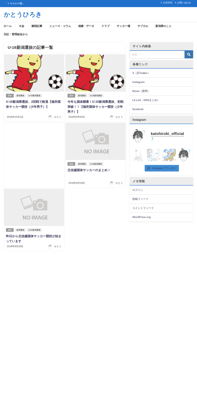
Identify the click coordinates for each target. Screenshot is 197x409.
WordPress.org (141, 217)
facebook (138, 109)
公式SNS (167, 3)
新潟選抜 (20, 95)
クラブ (106, 26)
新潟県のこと (163, 26)
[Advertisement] (34, 155)
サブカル (143, 26)
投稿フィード (140, 199)
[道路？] (138, 155)
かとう (57, 117)
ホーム (8, 26)
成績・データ (86, 26)
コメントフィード (143, 208)
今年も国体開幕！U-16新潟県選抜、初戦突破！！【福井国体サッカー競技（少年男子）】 (96, 106)
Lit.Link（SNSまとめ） (146, 100)
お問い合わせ (184, 3)
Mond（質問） (141, 91)
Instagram (138, 82)
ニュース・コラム (60, 26)
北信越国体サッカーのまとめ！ (89, 169)
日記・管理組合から (16, 34)
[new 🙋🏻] (184, 155)
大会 (21, 26)
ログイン (137, 190)
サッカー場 (123, 26)
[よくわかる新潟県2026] (169, 155)
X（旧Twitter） (141, 73)
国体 (10, 95)
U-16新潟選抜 (34, 95)
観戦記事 (37, 26)
